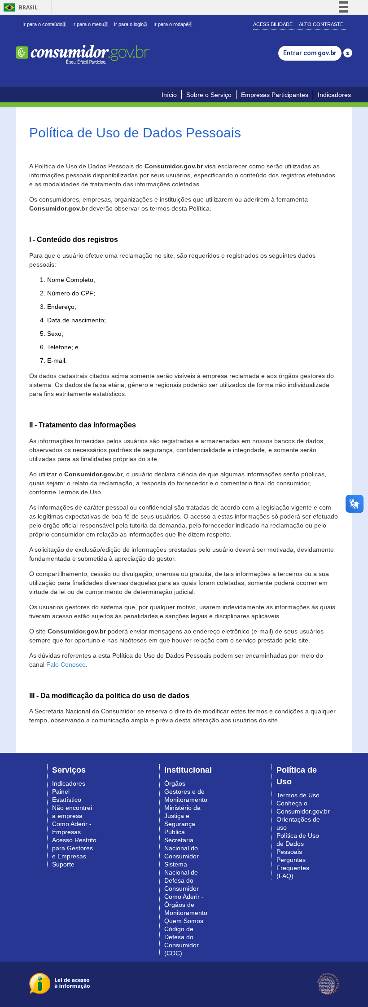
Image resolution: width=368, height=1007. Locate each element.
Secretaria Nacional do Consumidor (181, 848)
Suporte (63, 864)
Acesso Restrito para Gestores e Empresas (74, 848)
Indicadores (334, 94)
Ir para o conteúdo (44, 24)
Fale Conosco (66, 664)
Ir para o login (130, 24)
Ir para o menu (89, 24)
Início (169, 94)
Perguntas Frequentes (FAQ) (292, 867)
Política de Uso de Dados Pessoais (297, 843)
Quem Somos (183, 920)
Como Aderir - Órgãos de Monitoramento (185, 904)
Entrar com (310, 53)
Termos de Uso (298, 795)
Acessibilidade (273, 24)
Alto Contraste (321, 24)
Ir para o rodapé (172, 24)
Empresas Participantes (274, 94)
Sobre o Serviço (209, 94)
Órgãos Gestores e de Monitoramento (185, 791)
